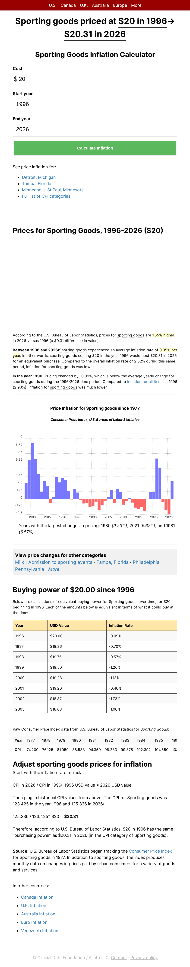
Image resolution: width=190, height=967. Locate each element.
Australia (100, 5)
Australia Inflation (38, 913)
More (136, 5)
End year (21, 118)
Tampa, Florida (36, 183)
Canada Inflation (37, 897)
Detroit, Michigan (39, 177)
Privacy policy (144, 957)
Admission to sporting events (60, 562)
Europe (120, 5)
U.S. (53, 5)
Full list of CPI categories (46, 196)
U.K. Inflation (33, 905)
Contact (119, 957)
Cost (17, 68)
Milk (19, 562)
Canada (68, 5)
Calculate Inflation (95, 148)
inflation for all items (145, 381)
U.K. (84, 5)
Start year (23, 93)
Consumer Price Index (150, 851)
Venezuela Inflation (39, 930)
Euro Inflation (34, 922)
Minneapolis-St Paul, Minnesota (53, 189)
